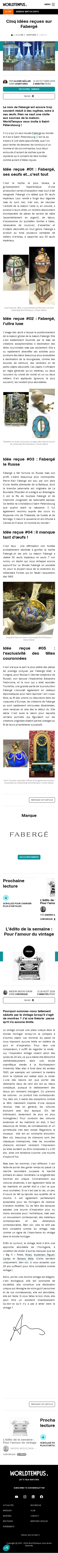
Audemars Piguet (44, 1255)
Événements (8, 1527)
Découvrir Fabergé (29, 857)
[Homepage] (15, 4)
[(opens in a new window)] (16, 1497)
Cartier (7, 1259)
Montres (7, 1516)
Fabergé (29, 89)
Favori (27, 96)
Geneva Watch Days (27, 12)
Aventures (31, 35)
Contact (34, 1516)
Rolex (28, 1255)
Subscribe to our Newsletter (29, 1488)
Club (32, 1510)
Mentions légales (39, 1521)
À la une (19, 35)
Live (9, 11)
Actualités (8, 1505)
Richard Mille (25, 1259)
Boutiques (8, 1521)
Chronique (46, 919)
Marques (7, 1510)
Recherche (35, 1505)
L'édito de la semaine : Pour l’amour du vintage (19, 1441)
